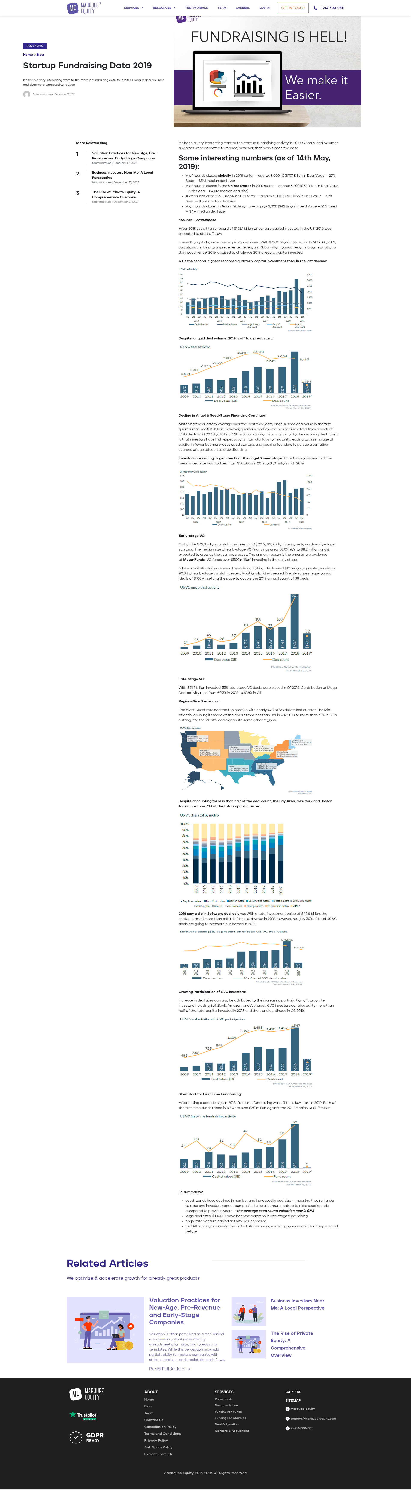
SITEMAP (293, 1400)
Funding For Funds (228, 1411)
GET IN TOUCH (293, 8)
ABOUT (151, 1392)
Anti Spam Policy (158, 1447)
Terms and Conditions (162, 1434)
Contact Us (153, 1420)
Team (148, 1413)
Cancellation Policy (160, 1427)
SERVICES (224, 1392)
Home (28, 55)
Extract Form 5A (158, 1454)
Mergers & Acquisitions (232, 1430)
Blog (40, 55)
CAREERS (293, 1392)
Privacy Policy (156, 1440)
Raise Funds (35, 45)
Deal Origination (226, 1424)
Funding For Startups (230, 1418)
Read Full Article (166, 1369)
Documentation (226, 1405)
